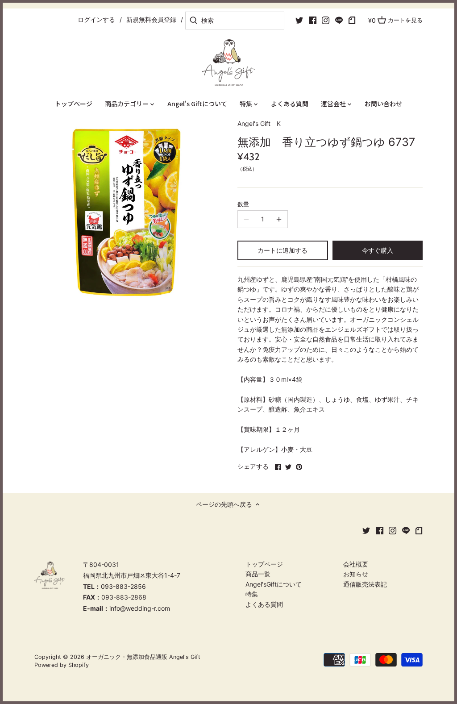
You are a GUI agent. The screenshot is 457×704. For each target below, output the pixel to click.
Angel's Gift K (259, 123)
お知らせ (355, 574)
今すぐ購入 (377, 250)
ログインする (96, 19)
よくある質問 (264, 604)
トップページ (264, 564)
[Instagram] (325, 20)
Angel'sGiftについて (273, 584)
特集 (251, 594)
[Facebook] (312, 20)
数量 (243, 204)
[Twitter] (299, 20)
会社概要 (355, 564)
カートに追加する (282, 250)
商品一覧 (257, 574)
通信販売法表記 (365, 584)
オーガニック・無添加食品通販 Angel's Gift (143, 657)
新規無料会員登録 (151, 19)
